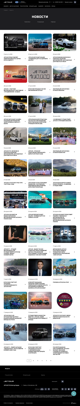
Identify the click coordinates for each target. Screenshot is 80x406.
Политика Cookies (29, 403)
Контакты (47, 6)
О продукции (40, 22)
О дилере (40, 6)
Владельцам (26, 375)
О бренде (53, 22)
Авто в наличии (14, 6)
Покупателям (9, 375)
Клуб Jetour (27, 22)
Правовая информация (20, 403)
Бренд (43, 375)
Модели (7, 368)
